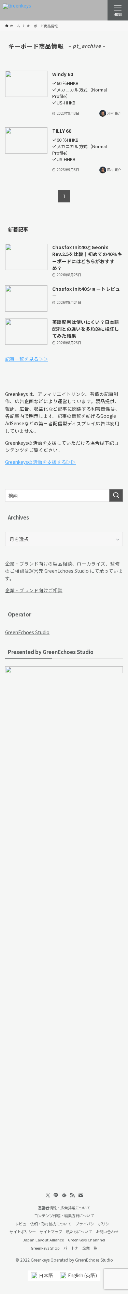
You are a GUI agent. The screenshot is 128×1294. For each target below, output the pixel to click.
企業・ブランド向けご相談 (33, 590)
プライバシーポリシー (94, 1223)
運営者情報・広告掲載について (64, 1207)
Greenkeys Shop (45, 1248)
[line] (56, 1195)
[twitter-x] (48, 1195)
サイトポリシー (23, 1231)
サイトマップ (51, 1231)
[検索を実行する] (116, 495)
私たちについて (79, 1231)
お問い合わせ (107, 1231)
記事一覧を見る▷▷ (26, 358)
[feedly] (64, 1195)
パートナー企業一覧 (80, 1248)
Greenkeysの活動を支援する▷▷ (40, 461)
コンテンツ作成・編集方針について (64, 1215)
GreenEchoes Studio (27, 632)
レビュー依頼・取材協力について (43, 1223)
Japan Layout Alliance (43, 1239)
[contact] (80, 1195)
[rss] (72, 1195)
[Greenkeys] (17, 10)
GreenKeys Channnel (86, 1239)
